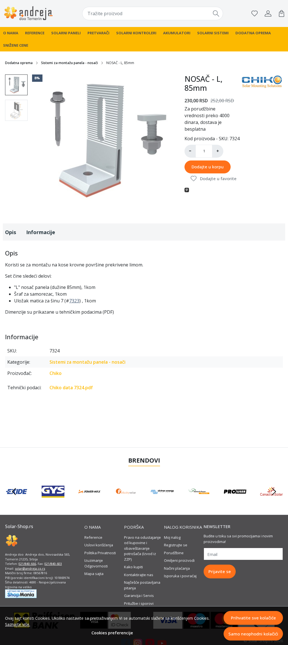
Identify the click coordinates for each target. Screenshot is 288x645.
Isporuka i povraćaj (180, 575)
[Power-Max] (89, 502)
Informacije (40, 232)
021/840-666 (27, 564)
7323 (74, 301)
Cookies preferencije (112, 632)
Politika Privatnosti (100, 552)
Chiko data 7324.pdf (71, 387)
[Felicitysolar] (126, 502)
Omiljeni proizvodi (179, 560)
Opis (10, 232)
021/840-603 (53, 564)
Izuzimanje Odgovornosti (96, 563)
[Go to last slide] (14, 491)
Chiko (56, 373)
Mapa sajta (94, 573)
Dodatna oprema (253, 32)
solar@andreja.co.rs (30, 568)
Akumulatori (176, 32)
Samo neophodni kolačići (253, 634)
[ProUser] (235, 502)
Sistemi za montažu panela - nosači (69, 62)
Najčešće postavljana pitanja (142, 585)
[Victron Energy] (162, 502)
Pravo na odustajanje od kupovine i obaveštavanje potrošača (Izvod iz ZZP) (142, 548)
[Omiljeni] (254, 13)
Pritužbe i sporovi (139, 603)
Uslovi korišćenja (98, 544)
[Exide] (16, 502)
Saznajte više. (17, 624)
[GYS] (53, 502)
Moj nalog (172, 537)
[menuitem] (16, 84)
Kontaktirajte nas (138, 574)
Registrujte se (175, 544)
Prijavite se (219, 571)
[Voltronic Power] (198, 502)
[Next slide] (273, 491)
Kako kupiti (133, 566)
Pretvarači (98, 32)
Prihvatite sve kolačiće (253, 618)
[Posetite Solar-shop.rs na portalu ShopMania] (21, 593)
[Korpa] (281, 13)
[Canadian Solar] (271, 502)
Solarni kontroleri (136, 32)
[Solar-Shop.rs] (28, 13)
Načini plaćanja (177, 568)
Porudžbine (174, 552)
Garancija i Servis (139, 595)
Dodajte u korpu (208, 166)
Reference (34, 32)
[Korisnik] (268, 13)
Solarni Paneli (66, 32)
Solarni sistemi (213, 32)
